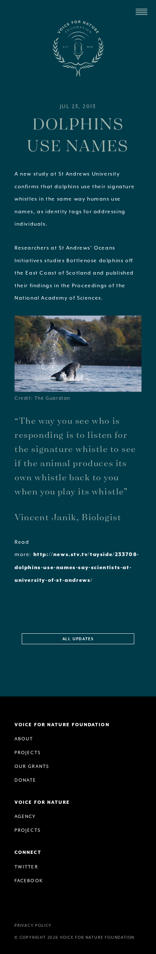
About (24, 738)
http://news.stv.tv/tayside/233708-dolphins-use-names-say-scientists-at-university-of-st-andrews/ (77, 567)
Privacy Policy (33, 925)
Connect (28, 852)
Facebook (29, 880)
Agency (25, 816)
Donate (26, 780)
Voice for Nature (42, 802)
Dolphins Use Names (78, 134)
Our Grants (32, 766)
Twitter (26, 866)
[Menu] (141, 11)
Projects (28, 752)
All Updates (78, 639)
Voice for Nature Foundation (78, 48)
